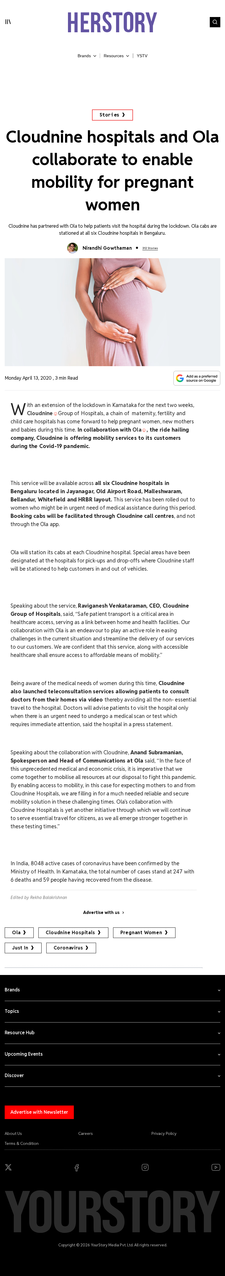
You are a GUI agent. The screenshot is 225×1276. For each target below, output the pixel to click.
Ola (16, 932)
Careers (85, 1133)
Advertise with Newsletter (39, 1112)
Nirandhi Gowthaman (107, 248)
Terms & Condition (22, 1143)
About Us (13, 1133)
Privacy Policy (164, 1133)
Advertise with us (101, 912)
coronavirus (68, 948)
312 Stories (150, 248)
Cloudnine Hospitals (70, 932)
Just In (20, 948)
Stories (110, 115)
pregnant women (141, 932)
